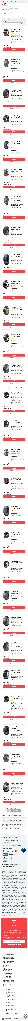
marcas (24, 878)
